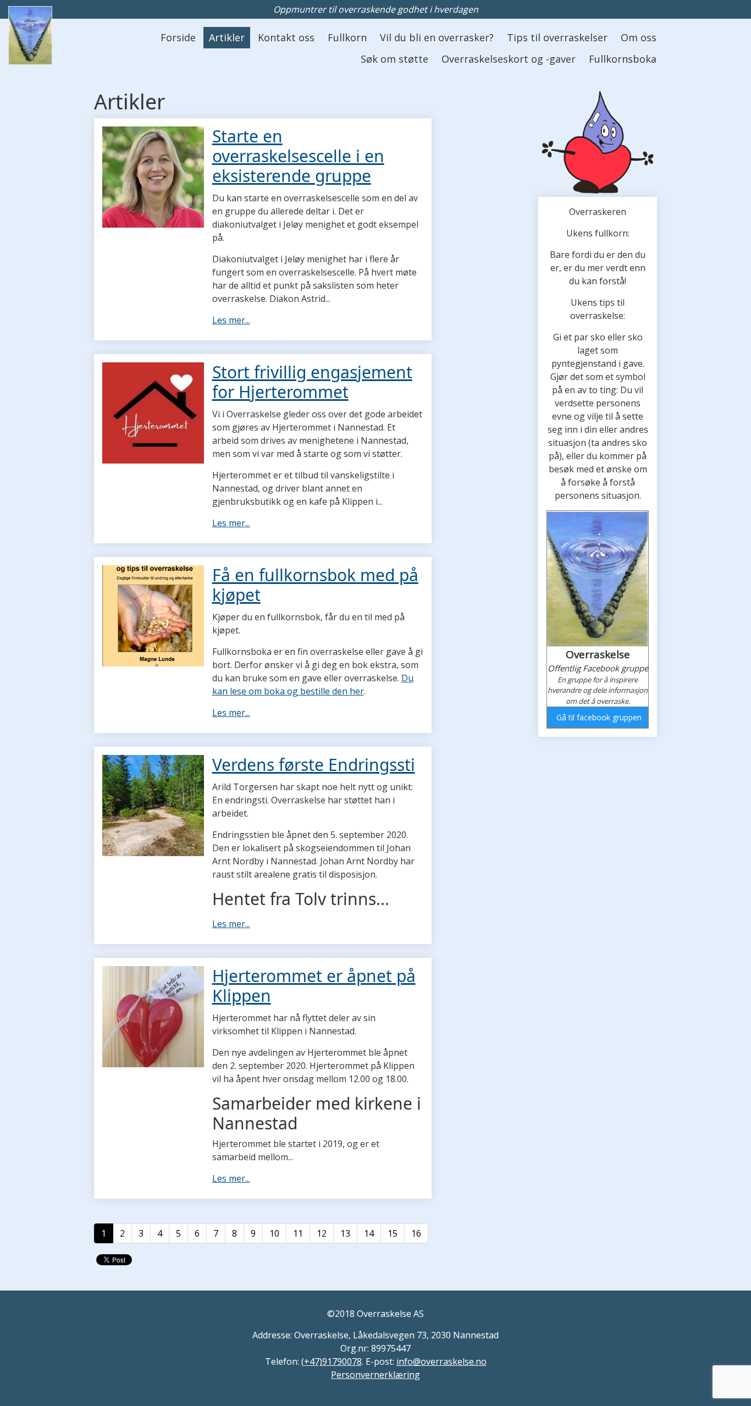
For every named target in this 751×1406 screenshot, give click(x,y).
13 (345, 1233)
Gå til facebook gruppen (599, 717)
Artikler (227, 37)
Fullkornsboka (622, 58)
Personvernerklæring (375, 1375)
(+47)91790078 (331, 1361)
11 (298, 1233)
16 (416, 1233)
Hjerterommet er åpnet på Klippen (314, 985)
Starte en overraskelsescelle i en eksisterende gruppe (298, 156)
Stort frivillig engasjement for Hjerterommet (312, 382)
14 (369, 1233)
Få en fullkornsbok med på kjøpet (315, 585)
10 (274, 1233)
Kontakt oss (286, 37)
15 (392, 1233)
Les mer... (231, 320)
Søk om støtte (394, 58)
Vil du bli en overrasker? (437, 37)
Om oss (638, 37)
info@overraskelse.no (441, 1361)
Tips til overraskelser (557, 37)
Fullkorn (347, 37)
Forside (178, 37)
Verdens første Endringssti (313, 764)
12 (322, 1233)
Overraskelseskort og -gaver (508, 58)
